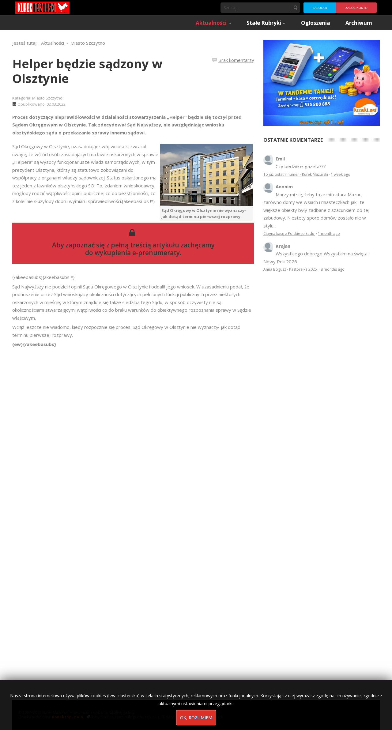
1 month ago (329, 233)
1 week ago (340, 174)
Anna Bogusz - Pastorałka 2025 (290, 269)
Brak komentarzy (236, 60)
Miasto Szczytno (47, 98)
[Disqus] (133, 434)
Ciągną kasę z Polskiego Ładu (289, 233)
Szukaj (295, 7)
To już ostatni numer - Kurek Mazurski (295, 174)
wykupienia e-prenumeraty (137, 252)
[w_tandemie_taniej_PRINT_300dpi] (321, 82)
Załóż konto (356, 7)
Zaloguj (320, 7)
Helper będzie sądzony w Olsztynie (87, 71)
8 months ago (333, 269)
